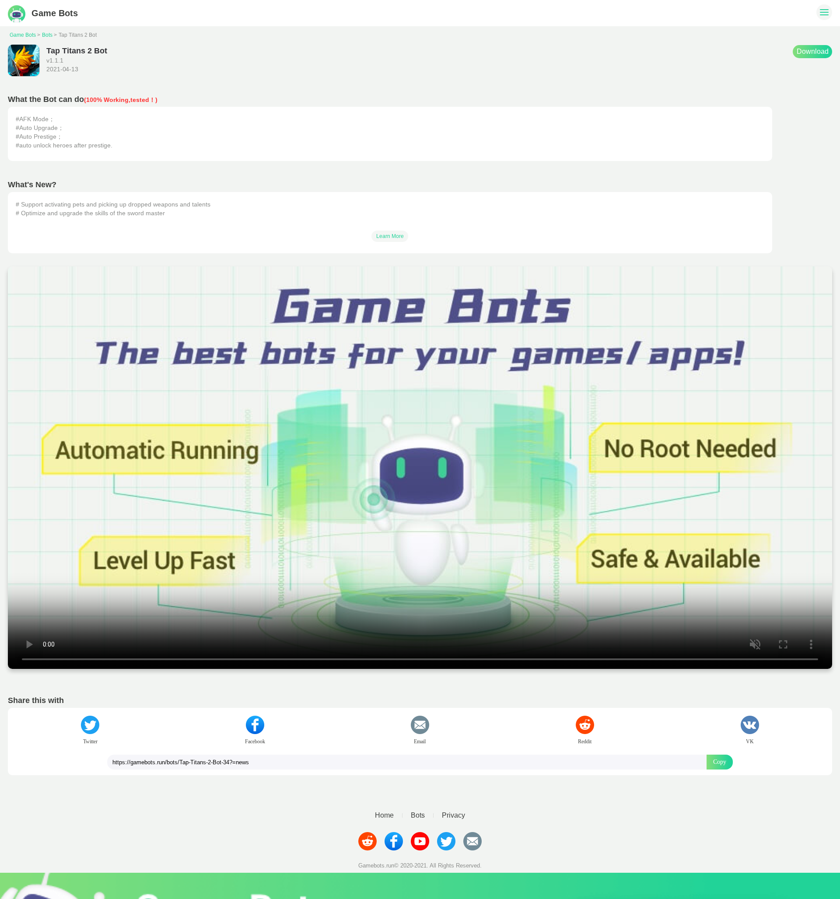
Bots (47, 35)
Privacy (453, 815)
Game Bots (23, 35)
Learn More (390, 236)
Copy (719, 762)
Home (384, 815)
